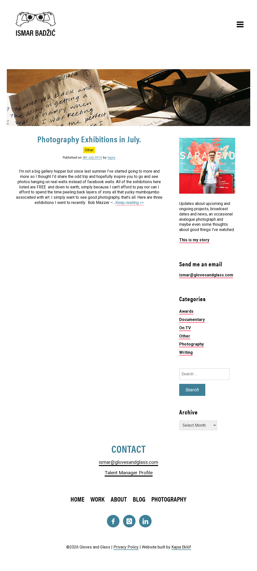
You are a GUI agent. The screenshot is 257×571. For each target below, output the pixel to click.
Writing (186, 352)
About (119, 499)
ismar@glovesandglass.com (206, 275)
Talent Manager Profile (129, 473)
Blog (139, 499)
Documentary (192, 319)
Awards (186, 311)
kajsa (111, 157)
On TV (185, 327)
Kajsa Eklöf (181, 547)
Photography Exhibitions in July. (89, 139)
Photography (191, 344)
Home (77, 499)
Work (97, 499)
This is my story (194, 240)
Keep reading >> (129, 202)
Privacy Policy (126, 547)
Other (89, 150)
